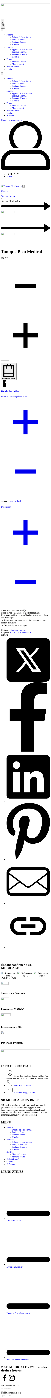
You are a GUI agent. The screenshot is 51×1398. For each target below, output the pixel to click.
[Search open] (2, 21)
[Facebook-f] (4, 1377)
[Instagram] (11, 1377)
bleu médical (15, 501)
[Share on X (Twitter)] (28, 681)
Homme (4, 191)
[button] (23, 186)
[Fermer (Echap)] (10, 1388)
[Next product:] (25, 235)
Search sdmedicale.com (11, 1393)
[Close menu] (2, 73)
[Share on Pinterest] (28, 859)
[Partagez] (8, 1388)
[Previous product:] (25, 213)
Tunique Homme (8, 196)
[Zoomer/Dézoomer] (2, 1388)
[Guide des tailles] (4, 383)
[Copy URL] (28, 947)
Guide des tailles (10, 391)
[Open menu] (2, 30)
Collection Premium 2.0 (20, 632)
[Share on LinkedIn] (28, 801)
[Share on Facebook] (28, 751)
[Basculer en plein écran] (5, 1388)
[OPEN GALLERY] (11, 186)
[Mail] (28, 903)
